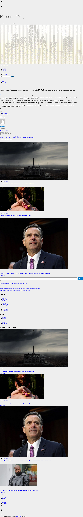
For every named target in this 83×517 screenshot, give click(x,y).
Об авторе (5, 113)
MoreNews (18, 516)
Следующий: (17, 137)
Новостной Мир (12, 17)
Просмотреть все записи (12, 130)
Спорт (3, 71)
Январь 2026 (4, 305)
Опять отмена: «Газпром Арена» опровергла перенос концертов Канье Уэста (15, 290)
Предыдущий (15, 136)
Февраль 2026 (5, 304)
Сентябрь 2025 (5, 310)
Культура (4, 69)
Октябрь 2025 (5, 309)
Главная (3, 66)
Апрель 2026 (4, 301)
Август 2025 (4, 311)
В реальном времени (4, 77)
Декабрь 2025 (4, 306)
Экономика (4, 74)
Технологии (4, 73)
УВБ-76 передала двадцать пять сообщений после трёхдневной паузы (17, 183)
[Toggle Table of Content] (1, 111)
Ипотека (4, 68)
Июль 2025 (4, 313)
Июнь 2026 (4, 299)
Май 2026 (4, 300)
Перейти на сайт (3, 130)
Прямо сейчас (5, 65)
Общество (4, 70)
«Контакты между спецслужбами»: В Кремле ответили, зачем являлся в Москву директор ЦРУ (18, 292)
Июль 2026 (4, 298)
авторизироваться (9, 134)
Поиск (1, 276)
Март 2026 (4, 303)
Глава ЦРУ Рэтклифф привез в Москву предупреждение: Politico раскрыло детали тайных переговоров (25, 273)
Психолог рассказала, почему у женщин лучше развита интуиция (16, 215)
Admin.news (2, 92)
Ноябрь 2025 (4, 308)
